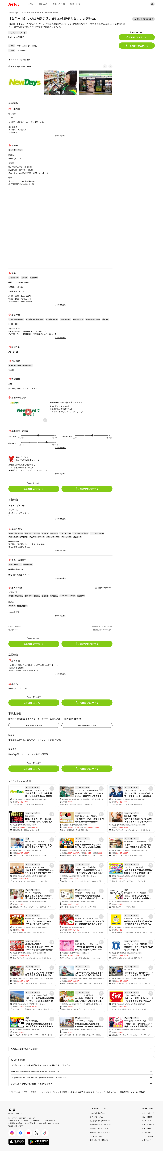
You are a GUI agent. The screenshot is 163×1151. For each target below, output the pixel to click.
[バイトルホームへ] (13, 4)
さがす (31, 4)
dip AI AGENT (147, 1121)
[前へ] (105, 66)
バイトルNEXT (147, 1117)
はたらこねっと (147, 1132)
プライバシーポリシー (97, 1117)
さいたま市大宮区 (59, 1092)
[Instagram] (12, 1133)
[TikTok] (45, 1133)
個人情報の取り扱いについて (100, 1121)
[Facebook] (20, 1133)
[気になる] (51, 788)
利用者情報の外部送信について (100, 1124)
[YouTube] (28, 1133)
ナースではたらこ (148, 1136)
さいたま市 (44, 1092)
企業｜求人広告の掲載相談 (99, 1140)
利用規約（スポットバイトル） (100, 1128)
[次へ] (110, 66)
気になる (43, 4)
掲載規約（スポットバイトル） (100, 1132)
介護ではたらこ (147, 1140)
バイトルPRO (147, 1128)
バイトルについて (96, 1136)
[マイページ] (152, 4)
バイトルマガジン (148, 1124)
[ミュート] (45, 420)
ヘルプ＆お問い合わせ (97, 1113)
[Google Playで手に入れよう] (38, 1142)
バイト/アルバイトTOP (17, 1092)
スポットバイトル (148, 1113)
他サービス (75, 4)
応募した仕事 (58, 4)
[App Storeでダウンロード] (16, 1142)
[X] (36, 1133)
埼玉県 (33, 1092)
